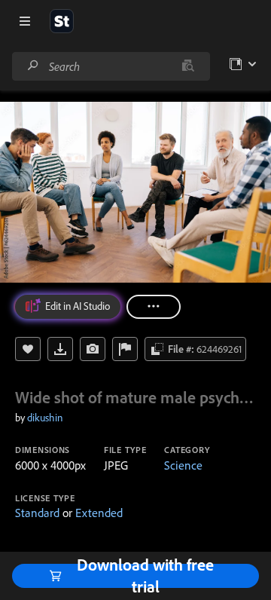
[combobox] (110, 66)
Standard (37, 512)
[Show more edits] (153, 307)
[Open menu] (25, 21)
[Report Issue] (125, 349)
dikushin (44, 417)
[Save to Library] (28, 349)
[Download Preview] (60, 349)
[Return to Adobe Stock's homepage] (62, 21)
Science (183, 465)
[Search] (33, 66)
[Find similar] (187, 66)
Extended (99, 512)
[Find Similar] (92, 349)
